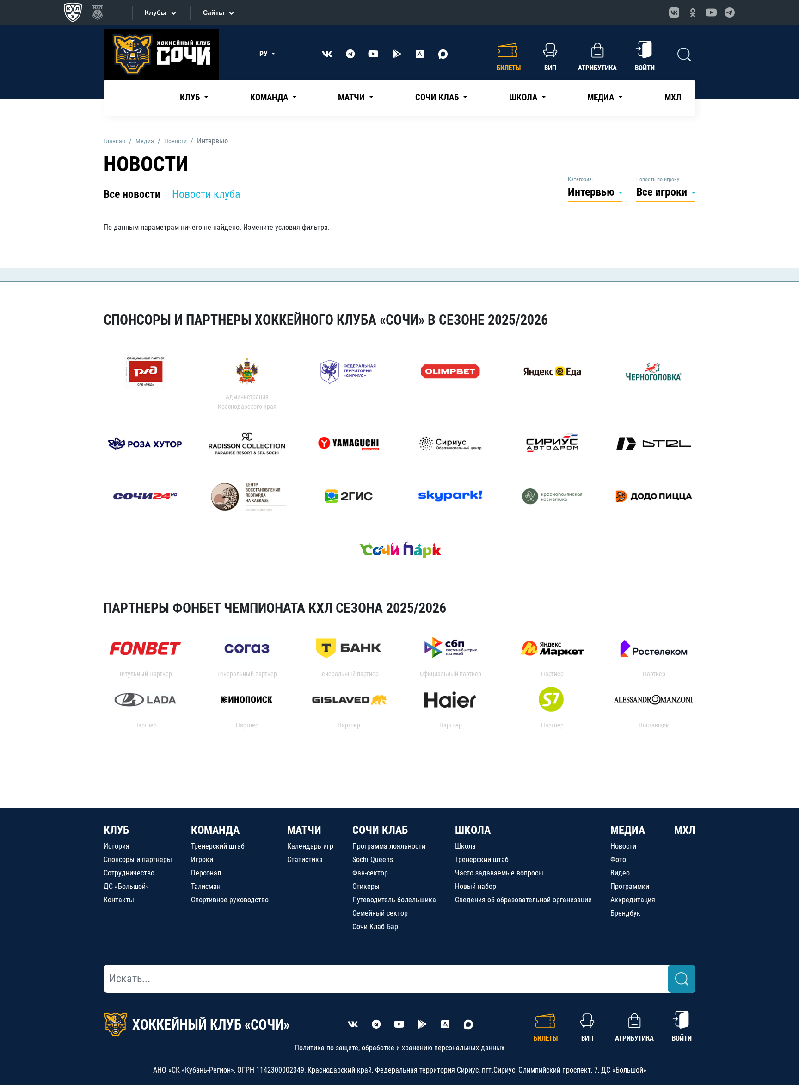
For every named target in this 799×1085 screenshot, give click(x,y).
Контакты (119, 899)
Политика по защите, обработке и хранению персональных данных (399, 1047)
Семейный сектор (380, 913)
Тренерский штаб (218, 846)
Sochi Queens (372, 859)
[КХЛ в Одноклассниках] (692, 12)
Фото (618, 859)
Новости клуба (206, 194)
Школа (465, 846)
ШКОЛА (473, 830)
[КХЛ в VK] (674, 12)
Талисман (206, 886)
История (116, 846)
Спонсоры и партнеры (138, 859)
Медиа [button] (601, 97)
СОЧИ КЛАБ (380, 830)
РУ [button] (264, 53)
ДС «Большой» (126, 886)
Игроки (202, 859)
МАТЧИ (304, 830)
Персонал (206, 873)
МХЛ (673, 97)
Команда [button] (270, 97)
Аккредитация (632, 899)
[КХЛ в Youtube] (711, 12)
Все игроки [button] (663, 191)
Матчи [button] (352, 97)
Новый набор (475, 886)
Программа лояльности (388, 846)
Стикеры (366, 886)
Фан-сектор (370, 873)
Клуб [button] (191, 97)
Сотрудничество (129, 873)
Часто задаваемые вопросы (499, 873)
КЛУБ (116, 830)
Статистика (305, 859)
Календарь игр (310, 846)
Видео (620, 873)
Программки (629, 886)
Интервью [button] (592, 191)
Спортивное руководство (230, 899)
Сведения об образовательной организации (523, 899)
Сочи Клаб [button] (438, 97)
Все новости (132, 194)
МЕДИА (627, 830)
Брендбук (625, 913)
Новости (623, 846)
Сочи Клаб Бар (375, 926)
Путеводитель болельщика (394, 899)
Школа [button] (524, 97)
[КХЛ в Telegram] (729, 12)
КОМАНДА (215, 830)
